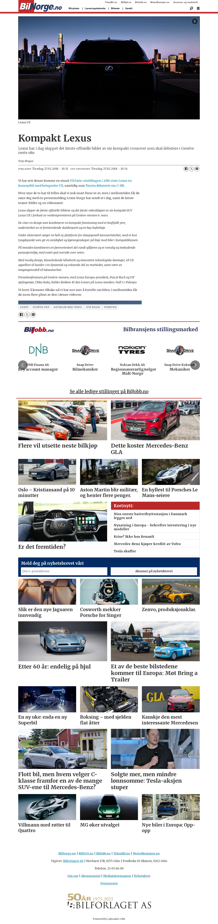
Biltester (115, 8)
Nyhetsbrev (142, 876)
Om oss (72, 876)
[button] (23, 365)
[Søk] (191, 8)
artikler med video (67, 307)
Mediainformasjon (117, 876)
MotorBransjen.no (159, 2)
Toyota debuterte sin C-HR (104, 186)
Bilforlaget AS (73, 861)
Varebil (129, 8)
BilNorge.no (67, 853)
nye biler (93, 307)
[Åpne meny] (198, 8)
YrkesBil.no (111, 2)
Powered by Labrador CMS (109, 918)
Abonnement (90, 876)
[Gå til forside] (40, 6)
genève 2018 (41, 307)
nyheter (110, 307)
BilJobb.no (141, 2)
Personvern (109, 883)
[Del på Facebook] (186, 168)
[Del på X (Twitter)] (191, 168)
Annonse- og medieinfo (185, 2)
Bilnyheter (74, 8)
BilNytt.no (126, 2)
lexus (24, 307)
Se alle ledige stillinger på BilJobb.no (109, 391)
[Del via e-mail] (196, 168)
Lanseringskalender (95, 8)
